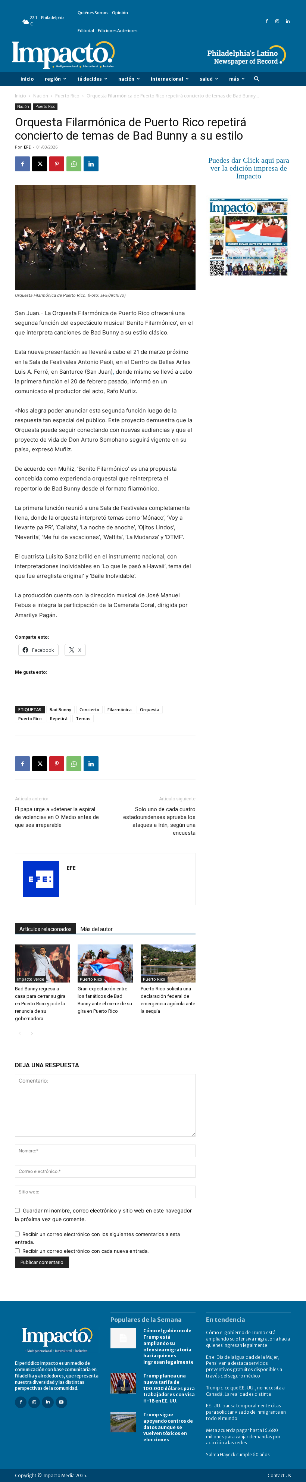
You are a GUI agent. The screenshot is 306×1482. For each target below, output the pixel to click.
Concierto (89, 709)
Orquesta (149, 709)
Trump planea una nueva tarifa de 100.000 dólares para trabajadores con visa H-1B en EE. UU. (169, 1388)
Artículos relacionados (45, 929)
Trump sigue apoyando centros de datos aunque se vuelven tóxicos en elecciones (168, 1427)
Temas (83, 718)
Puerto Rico (67, 96)
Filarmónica (119, 709)
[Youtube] (61, 1402)
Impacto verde (30, 979)
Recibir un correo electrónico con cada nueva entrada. (85, 1251)
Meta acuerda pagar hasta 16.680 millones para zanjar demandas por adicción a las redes (243, 1436)
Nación (40, 96)
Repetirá (59, 718)
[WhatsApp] (73, 163)
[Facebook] (266, 21)
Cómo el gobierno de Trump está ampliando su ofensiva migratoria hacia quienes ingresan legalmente (248, 1339)
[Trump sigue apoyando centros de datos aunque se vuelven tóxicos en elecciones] (123, 1422)
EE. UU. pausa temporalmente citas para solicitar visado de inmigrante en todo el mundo (246, 1412)
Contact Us (279, 1475)
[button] (256, 79)
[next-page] (31, 1033)
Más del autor (97, 929)
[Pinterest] (56, 163)
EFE (27, 147)
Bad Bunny (60, 709)
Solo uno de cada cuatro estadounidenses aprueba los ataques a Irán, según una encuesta (159, 821)
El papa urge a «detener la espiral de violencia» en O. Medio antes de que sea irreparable (57, 817)
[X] (39, 163)
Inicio (20, 96)
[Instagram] (277, 21)
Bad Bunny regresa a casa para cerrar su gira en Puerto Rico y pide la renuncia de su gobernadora (40, 1003)
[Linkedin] (287, 21)
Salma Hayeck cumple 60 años (238, 1454)
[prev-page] (19, 1033)
